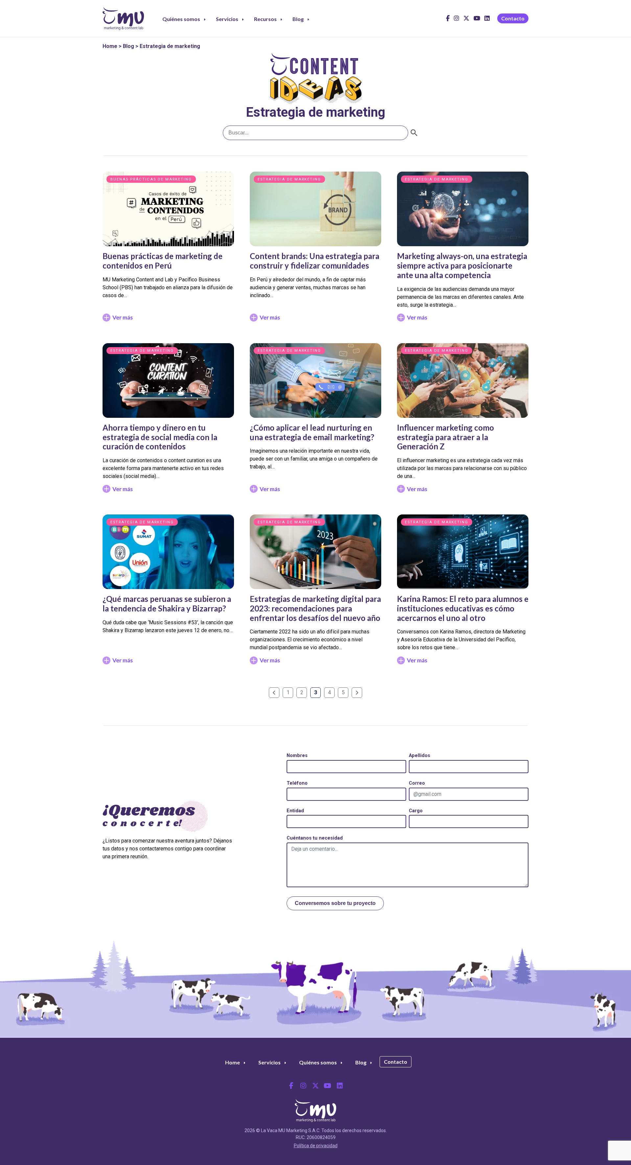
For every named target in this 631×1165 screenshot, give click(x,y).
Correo (417, 783)
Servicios (227, 19)
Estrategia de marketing (289, 179)
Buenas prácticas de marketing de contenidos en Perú (162, 260)
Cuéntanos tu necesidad (315, 838)
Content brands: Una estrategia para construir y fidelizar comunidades (314, 260)
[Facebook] (447, 20)
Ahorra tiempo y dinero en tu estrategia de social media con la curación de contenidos (160, 437)
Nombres (297, 755)
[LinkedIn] (487, 20)
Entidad (295, 811)
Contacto (513, 18)
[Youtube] (477, 20)
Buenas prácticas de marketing (151, 179)
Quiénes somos (181, 19)
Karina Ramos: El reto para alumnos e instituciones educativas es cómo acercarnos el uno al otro (462, 608)
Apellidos (419, 755)
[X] (466, 20)
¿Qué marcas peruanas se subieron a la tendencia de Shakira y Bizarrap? (167, 603)
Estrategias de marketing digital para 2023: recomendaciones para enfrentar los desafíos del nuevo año (315, 608)
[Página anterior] (274, 692)
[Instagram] (456, 20)
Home (110, 46)
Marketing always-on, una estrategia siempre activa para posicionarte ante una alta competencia (462, 265)
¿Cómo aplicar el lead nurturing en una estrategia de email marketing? (312, 432)
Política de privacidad (316, 1145)
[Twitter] (315, 1086)
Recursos (265, 19)
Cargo (416, 811)
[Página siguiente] (357, 692)
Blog (298, 19)
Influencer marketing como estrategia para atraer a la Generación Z (445, 437)
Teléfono (297, 783)
